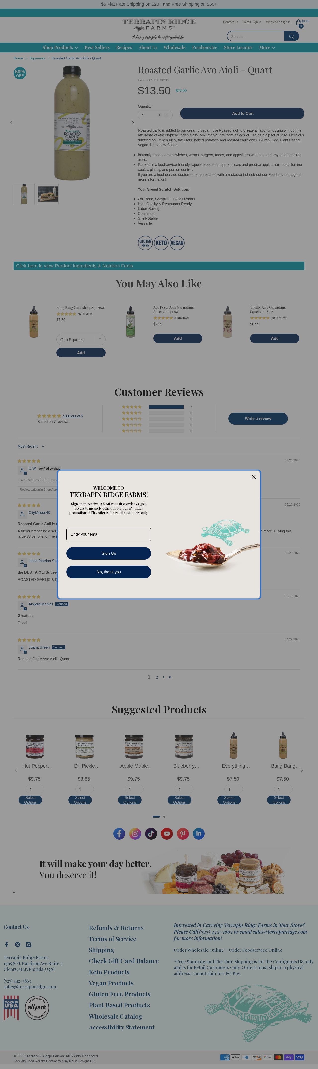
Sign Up (109, 553)
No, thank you (109, 572)
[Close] (254, 477)
